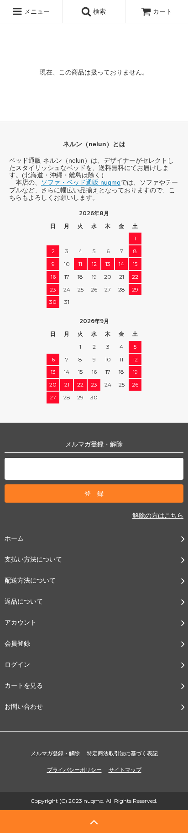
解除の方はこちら (157, 515)
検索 (98, 11)
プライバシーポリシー (74, 770)
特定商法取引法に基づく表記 (122, 753)
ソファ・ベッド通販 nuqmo (80, 182)
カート (162, 11)
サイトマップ (125, 770)
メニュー (36, 11)
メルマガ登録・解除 (55, 753)
